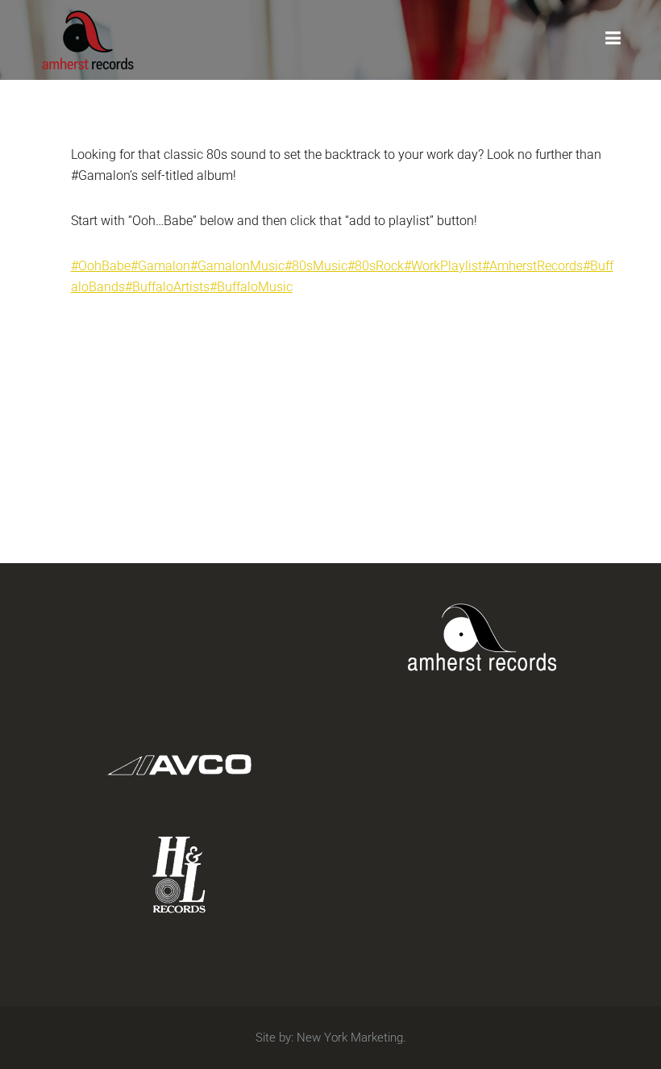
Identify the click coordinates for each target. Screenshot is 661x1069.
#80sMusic (316, 266)
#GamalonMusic (237, 266)
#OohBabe (101, 266)
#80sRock (375, 266)
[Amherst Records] (87, 37)
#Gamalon (160, 266)
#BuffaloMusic (251, 286)
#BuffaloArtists (167, 286)
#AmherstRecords (532, 266)
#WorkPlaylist (443, 266)
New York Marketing (350, 1037)
